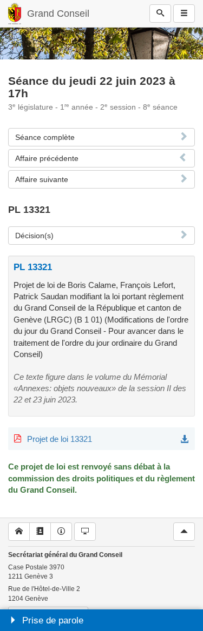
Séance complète (45, 137)
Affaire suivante (41, 179)
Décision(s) (34, 235)
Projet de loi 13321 (59, 439)
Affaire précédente (46, 158)
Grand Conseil (58, 13)
